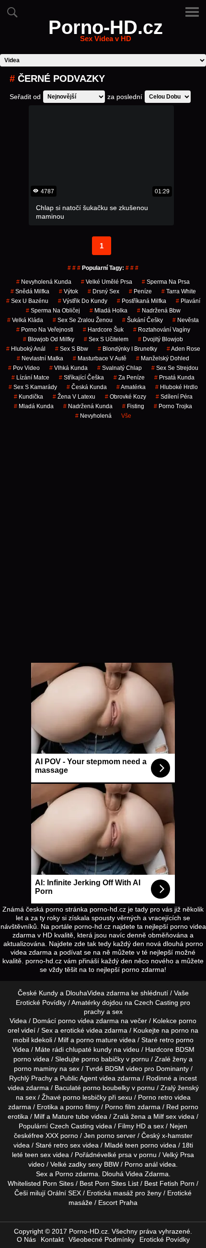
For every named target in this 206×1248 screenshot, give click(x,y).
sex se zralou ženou (83, 320)
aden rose (183, 348)
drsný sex (103, 291)
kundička (28, 396)
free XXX (45, 1135)
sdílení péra (174, 396)
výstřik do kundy (82, 301)
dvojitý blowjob (160, 339)
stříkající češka (81, 377)
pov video (24, 368)
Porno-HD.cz (105, 33)
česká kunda (87, 387)
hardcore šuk (103, 329)
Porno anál (141, 1164)
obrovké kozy (125, 396)
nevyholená (93, 415)
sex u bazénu (27, 301)
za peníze (129, 377)
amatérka (131, 387)
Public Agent (78, 1078)
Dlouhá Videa (122, 1174)
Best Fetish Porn (169, 1183)
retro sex (67, 1145)
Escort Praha (117, 1202)
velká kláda (25, 320)
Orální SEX (64, 1193)
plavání (188, 301)
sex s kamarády (33, 387)
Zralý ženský (179, 1088)
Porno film (120, 1107)
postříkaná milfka (141, 301)
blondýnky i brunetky (127, 348)
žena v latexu (74, 396)
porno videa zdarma (88, 1021)
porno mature (96, 1040)
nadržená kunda (88, 406)
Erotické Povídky (164, 1239)
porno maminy (35, 1068)
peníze (140, 291)
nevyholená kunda (43, 282)
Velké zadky (68, 1164)
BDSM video (123, 1068)
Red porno (182, 1107)
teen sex (38, 1155)
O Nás (26, 1239)
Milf (158, 1116)
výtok (68, 291)
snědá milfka (30, 291)
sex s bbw (71, 348)
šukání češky (142, 320)
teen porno (141, 1145)
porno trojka (173, 406)
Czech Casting (156, 1002)
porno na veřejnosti (44, 329)
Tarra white (178, 291)
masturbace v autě (99, 358)
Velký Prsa (178, 1155)
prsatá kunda (174, 377)
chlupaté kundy (89, 1049)
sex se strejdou (174, 368)
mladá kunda (34, 406)
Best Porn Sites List (109, 1183)
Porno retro (155, 1097)
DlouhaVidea (85, 993)
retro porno (177, 1040)
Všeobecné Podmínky (102, 1239)
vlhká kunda (68, 368)
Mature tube (70, 1116)
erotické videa (81, 1030)
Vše (126, 415)
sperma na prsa (166, 282)
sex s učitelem (106, 339)
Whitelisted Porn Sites (41, 1183)
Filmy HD (132, 1126)
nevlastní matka (40, 358)
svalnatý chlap (119, 368)
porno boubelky (106, 1088)
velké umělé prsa (106, 282)
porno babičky (102, 1059)
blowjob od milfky (48, 339)
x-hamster (177, 1135)
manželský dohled (162, 358)
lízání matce (30, 377)
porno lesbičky (84, 1097)
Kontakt (52, 1239)
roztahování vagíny (161, 329)
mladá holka (108, 310)
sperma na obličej (53, 310)
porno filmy (82, 1107)
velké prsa (116, 1155)
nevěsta (185, 320)
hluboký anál (26, 348)
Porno (64, 1174)
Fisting (133, 406)
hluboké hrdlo (176, 387)
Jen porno (99, 1135)
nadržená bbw (159, 310)
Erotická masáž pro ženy (124, 1193)
